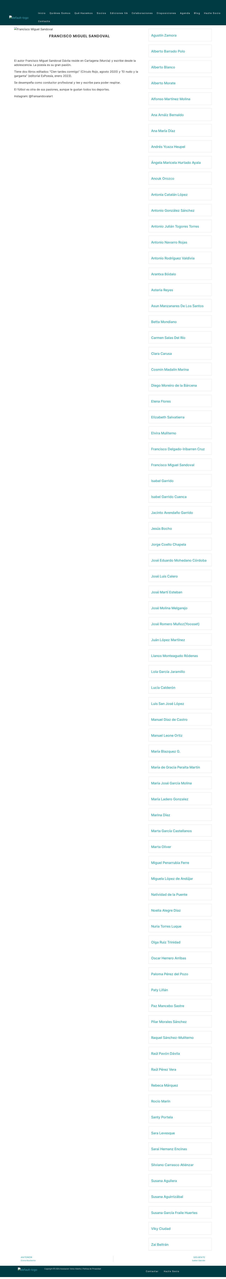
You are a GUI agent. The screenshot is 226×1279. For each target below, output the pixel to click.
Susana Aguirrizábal (167, 1197)
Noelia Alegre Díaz (166, 910)
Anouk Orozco (162, 178)
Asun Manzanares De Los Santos (177, 306)
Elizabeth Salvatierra (168, 417)
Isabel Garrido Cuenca (169, 497)
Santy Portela (162, 1117)
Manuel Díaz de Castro (169, 719)
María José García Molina (171, 783)
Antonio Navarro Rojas (169, 242)
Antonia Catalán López (169, 194)
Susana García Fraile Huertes (174, 1213)
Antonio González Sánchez (173, 210)
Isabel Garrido (162, 481)
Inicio (42, 13)
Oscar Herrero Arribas (168, 958)
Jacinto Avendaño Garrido (172, 513)
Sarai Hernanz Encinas (169, 1149)
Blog (197, 13)
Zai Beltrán (159, 1244)
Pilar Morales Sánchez (169, 1022)
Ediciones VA (119, 13)
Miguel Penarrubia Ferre (170, 863)
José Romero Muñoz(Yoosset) (175, 624)
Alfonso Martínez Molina (170, 99)
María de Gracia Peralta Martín (175, 767)
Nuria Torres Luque (166, 926)
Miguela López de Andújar (172, 878)
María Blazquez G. (165, 751)
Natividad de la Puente (169, 894)
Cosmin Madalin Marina (170, 369)
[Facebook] (208, 4)
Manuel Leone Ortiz (167, 735)
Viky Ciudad (161, 1229)
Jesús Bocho (161, 528)
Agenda (185, 13)
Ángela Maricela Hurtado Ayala (176, 162)
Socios (101, 13)
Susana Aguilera (164, 1181)
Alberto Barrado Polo (168, 51)
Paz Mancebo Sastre (167, 1006)
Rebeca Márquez (164, 1085)
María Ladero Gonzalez (169, 799)
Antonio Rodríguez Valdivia (173, 258)
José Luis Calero (164, 576)
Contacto (44, 21)
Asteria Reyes (162, 290)
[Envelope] (203, 4)
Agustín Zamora (164, 35)
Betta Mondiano (164, 322)
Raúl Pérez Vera (163, 1069)
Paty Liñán (159, 990)
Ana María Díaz (163, 131)
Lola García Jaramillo (168, 672)
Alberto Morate (163, 83)
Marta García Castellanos (171, 831)
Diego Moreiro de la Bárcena (174, 385)
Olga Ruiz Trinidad (165, 942)
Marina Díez (160, 815)
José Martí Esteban (166, 592)
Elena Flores (161, 401)
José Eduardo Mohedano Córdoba (179, 560)
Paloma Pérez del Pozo (169, 974)
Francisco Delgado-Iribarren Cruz (178, 449)
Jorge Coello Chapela (168, 544)
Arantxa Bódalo (163, 274)
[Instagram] (214, 4)
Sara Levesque (163, 1133)
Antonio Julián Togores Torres (175, 226)
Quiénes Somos (60, 13)
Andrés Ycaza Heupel (168, 147)
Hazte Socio (212, 13)
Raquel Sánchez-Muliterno (172, 1037)
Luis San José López (167, 704)
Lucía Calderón (163, 687)
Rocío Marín (160, 1101)
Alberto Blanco (163, 67)
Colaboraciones (142, 13)
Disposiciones (166, 13)
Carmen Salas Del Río (168, 338)
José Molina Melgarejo (169, 608)
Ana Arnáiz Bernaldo (167, 115)
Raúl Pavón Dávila (165, 1053)
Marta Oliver (161, 847)
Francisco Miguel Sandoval (172, 465)
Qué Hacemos (84, 13)
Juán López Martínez (168, 640)
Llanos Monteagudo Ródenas (174, 656)
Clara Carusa (161, 353)
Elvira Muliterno (163, 433)
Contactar (152, 1271)
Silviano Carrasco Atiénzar (172, 1165)
